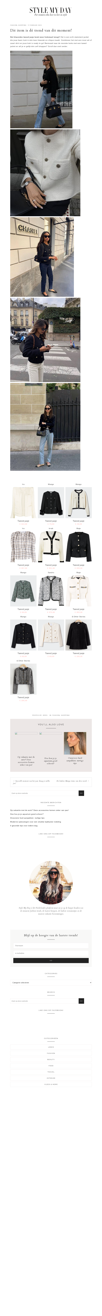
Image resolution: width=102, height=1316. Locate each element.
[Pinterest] (53, 922)
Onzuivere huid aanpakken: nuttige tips (75, 760)
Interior (51, 1078)
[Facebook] (49, 922)
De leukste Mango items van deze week (72, 781)
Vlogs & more (51, 1084)
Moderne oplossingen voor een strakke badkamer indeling (35, 822)
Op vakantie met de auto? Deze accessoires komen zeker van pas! (26, 761)
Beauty (51, 1059)
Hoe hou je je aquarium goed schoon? (50, 761)
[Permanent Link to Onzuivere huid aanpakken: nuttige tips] (75, 754)
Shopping (22, 25)
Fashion (13, 25)
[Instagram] (51, 922)
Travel (51, 1072)
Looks (51, 1047)
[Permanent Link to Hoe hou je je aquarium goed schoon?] (50, 734)
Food (51, 1066)
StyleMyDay (51, 11)
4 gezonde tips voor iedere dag (24, 826)
